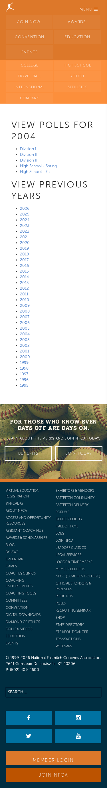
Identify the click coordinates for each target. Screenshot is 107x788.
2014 (24, 277)
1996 (24, 379)
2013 (24, 282)
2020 (25, 242)
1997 (24, 374)
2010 (24, 299)
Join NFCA (53, 775)
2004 (25, 334)
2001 (24, 351)
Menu (87, 9)
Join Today (78, 453)
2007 (24, 317)
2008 (25, 311)
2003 (25, 339)
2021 (24, 237)
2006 (25, 322)
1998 (24, 368)
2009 (25, 305)
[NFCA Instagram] (78, 718)
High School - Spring (38, 166)
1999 (24, 362)
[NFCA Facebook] (28, 718)
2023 (24, 225)
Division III (29, 160)
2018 (24, 254)
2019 (24, 248)
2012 (24, 288)
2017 (24, 259)
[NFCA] (10, 7)
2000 (25, 356)
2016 (24, 265)
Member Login (53, 760)
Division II (28, 154)
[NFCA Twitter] (28, 736)
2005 (25, 328)
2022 (24, 231)
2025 (24, 214)
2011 (24, 294)
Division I (28, 148)
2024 (24, 219)
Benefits (28, 453)
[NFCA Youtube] (78, 736)
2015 (24, 271)
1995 (24, 385)
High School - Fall (35, 171)
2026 (24, 208)
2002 (25, 345)
